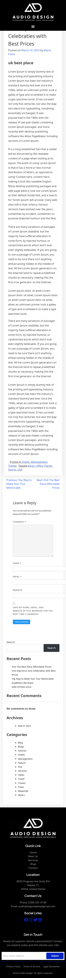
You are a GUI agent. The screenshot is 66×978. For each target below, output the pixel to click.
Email (17, 576)
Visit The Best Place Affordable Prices (31, 666)
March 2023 (24, 725)
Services (22, 770)
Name (17, 563)
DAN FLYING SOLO (21, 686)
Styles (21, 774)
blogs (31, 466)
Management (39, 462)
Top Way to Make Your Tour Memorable (33, 678)
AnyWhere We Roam (22, 682)
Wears (21, 795)
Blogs (21, 746)
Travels (12, 466)
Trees (21, 787)
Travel (21, 778)
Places (48, 466)
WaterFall (23, 791)
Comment (19, 521)
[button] (33, 26)
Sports (12, 469)
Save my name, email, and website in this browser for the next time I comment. (33, 611)
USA (19, 469)
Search (11, 642)
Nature (22, 762)
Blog (20, 742)
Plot (20, 766)
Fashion (22, 750)
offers (39, 466)
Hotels (26, 462)
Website (17, 590)
